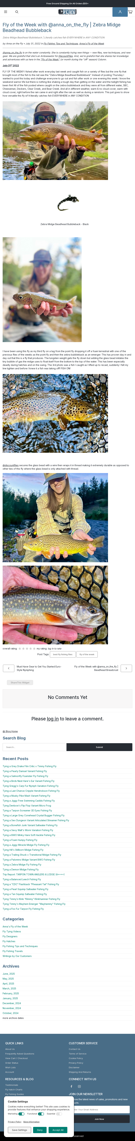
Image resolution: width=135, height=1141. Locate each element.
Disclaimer (74, 1067)
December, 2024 (12, 1003)
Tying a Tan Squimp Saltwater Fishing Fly (25, 894)
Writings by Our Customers (17, 956)
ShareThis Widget (20, 682)
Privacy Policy (76, 1063)
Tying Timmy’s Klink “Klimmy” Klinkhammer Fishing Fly (31, 899)
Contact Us (74, 1049)
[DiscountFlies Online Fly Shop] (67, 11)
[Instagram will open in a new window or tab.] (79, 1086)
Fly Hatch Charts (13, 1089)
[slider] (27, 648)
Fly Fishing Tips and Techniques (20, 946)
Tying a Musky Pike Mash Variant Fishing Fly (26, 795)
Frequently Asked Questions (19, 1053)
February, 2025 (11, 993)
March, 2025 (9, 988)
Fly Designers (10, 936)
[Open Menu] (5, 12)
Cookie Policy (76, 1058)
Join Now (99, 1119)
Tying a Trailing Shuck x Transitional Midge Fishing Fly (32, 854)
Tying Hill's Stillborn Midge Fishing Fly (23, 849)
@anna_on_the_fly (12, 52)
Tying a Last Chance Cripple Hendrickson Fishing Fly (31, 790)
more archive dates (13, 1018)
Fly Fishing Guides (14, 1094)
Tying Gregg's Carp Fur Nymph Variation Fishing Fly (31, 785)
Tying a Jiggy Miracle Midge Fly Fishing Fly (26, 844)
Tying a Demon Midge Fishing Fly (21, 869)
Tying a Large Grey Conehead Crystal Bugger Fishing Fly (34, 815)
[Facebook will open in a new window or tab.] (71, 1086)
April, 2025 (8, 983)
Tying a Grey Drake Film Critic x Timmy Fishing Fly (29, 766)
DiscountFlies (65, 56)
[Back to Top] (125, 1120)
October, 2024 (10, 1013)
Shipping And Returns (80, 1072)
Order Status (11, 1063)
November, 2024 (12, 1008)
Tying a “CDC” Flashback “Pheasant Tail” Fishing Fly (31, 884)
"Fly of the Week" (50, 59)
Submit (99, 747)
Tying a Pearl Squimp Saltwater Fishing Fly (25, 889)
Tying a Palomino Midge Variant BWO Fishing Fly (29, 859)
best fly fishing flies (62, 654)
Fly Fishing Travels (13, 951)
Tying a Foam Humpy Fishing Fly (20, 840)
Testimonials (11, 1085)
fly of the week (87, 654)
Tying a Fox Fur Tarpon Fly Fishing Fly (23, 908)
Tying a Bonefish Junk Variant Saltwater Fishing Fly (30, 825)
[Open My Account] (120, 12)
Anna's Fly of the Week (15, 926)
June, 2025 (9, 973)
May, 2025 (8, 978)
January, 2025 (10, 998)
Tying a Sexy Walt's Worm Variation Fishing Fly (28, 830)
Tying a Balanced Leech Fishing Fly (22, 879)
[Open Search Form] (16, 12)
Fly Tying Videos (12, 931)
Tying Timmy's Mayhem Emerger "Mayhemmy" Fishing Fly (34, 904)
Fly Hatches (9, 941)
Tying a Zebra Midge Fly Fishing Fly (22, 864)
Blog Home (11, 731)
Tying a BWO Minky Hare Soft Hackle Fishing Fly (29, 835)
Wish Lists (10, 1067)
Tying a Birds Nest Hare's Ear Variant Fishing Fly (28, 781)
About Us (10, 1049)
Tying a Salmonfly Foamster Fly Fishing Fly (25, 776)
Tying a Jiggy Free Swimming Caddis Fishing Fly (29, 800)
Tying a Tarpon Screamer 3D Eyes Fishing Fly (27, 810)
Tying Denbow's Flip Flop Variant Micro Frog (27, 805)
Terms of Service (77, 1053)
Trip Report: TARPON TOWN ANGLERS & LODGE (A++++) (34, 874)
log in (53, 719)
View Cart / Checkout (16, 1058)
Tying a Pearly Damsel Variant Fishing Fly (25, 771)
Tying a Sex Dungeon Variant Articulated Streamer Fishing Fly (36, 820)
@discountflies (11, 465)
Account (9, 1072)
